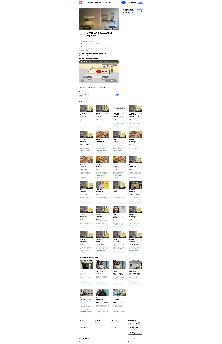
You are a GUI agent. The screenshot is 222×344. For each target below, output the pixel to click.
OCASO (114, 260)
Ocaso (97, 260)
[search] (123, 2)
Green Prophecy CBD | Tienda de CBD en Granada (86, 260)
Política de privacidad (106, 341)
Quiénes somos (114, 325)
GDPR (124, 341)
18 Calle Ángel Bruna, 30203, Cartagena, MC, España (92, 50)
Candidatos (81, 329)
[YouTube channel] (86, 338)
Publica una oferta (83, 325)
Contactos (113, 327)
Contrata (81, 322)
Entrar (140, 2)
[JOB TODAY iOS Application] (131, 323)
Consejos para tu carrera (100, 322)
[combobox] (95, 2)
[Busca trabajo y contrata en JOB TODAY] (80, 2)
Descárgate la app (115, 322)
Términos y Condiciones (116, 341)
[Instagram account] (81, 338)
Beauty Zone (98, 288)
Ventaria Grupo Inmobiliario (134, 260)
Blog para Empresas (83, 327)
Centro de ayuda (115, 329)
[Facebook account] (83, 338)
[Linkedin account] (90, 338)
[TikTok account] (79, 338)
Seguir (139, 10)
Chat (117, 95)
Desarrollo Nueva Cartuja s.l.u (118, 288)
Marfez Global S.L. (83, 288)
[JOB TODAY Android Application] (139, 323)
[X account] (88, 338)
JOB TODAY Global (99, 325)
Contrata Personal (133, 2)
